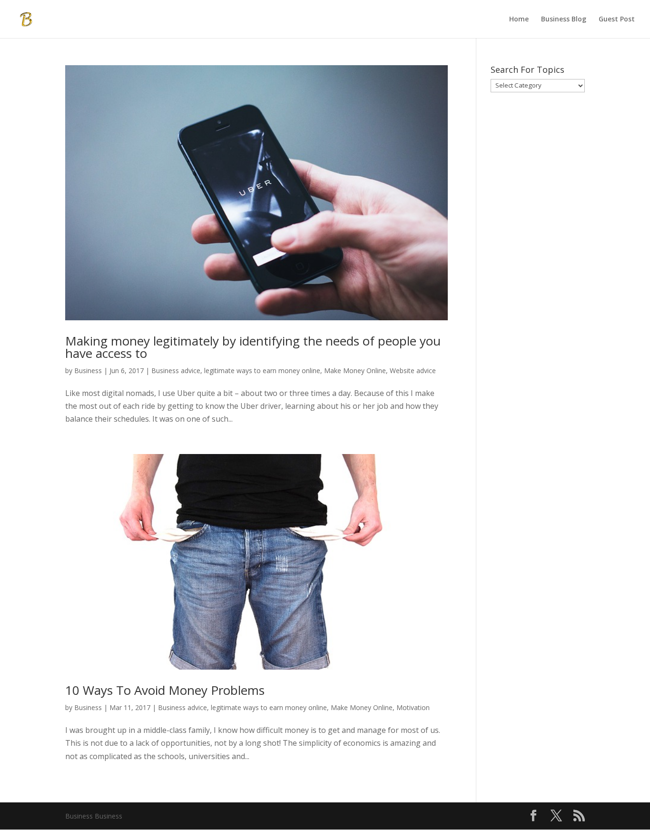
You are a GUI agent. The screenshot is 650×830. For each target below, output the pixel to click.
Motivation (413, 707)
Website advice (413, 370)
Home (519, 19)
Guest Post (617, 19)
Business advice (175, 370)
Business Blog (563, 19)
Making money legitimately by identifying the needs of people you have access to (253, 347)
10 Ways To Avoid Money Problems (165, 690)
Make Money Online (355, 370)
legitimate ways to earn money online (262, 370)
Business (88, 370)
